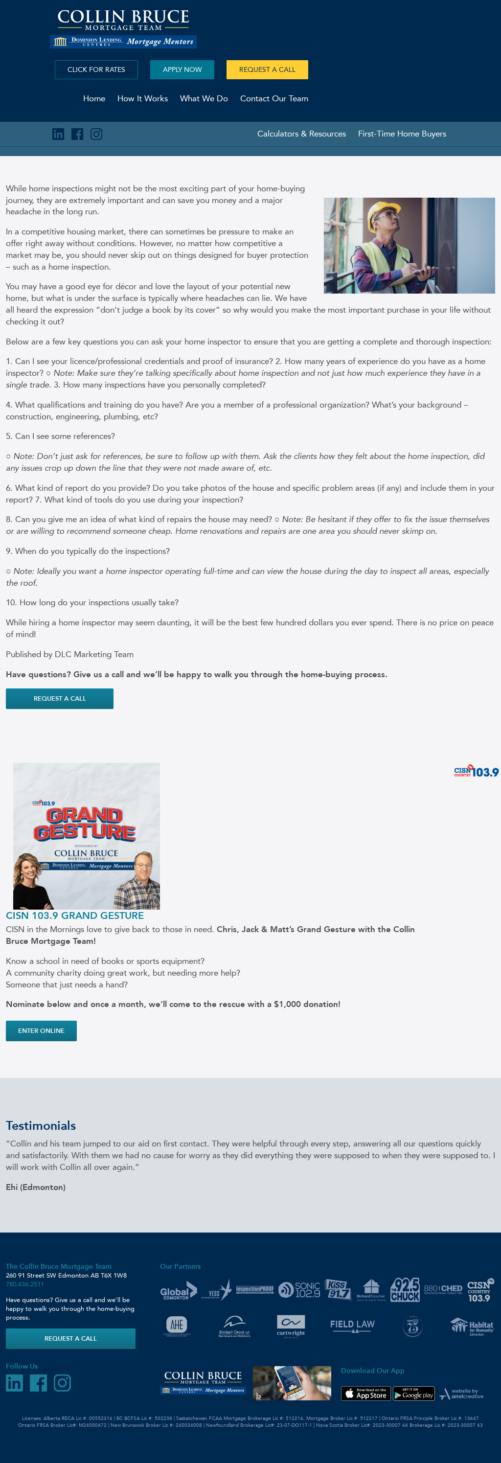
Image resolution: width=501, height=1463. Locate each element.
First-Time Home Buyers (402, 133)
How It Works (142, 98)
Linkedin (58, 134)
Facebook (77, 134)
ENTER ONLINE (41, 1030)
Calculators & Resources (301, 133)
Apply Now (182, 70)
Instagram (96, 134)
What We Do (204, 98)
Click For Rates (96, 70)
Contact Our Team (274, 98)
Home (94, 98)
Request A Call (267, 70)
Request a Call (60, 698)
